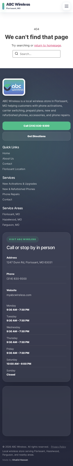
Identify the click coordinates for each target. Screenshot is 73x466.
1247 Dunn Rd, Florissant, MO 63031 (29, 262)
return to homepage (47, 45)
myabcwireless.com (19, 295)
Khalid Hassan (20, 460)
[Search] (16, 54)
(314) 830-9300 (17, 278)
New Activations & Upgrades (19, 183)
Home (6, 153)
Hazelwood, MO (12, 219)
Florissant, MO (11, 214)
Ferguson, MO (10, 224)
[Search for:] (36, 54)
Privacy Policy (58, 446)
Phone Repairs (11, 194)
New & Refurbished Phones (18, 189)
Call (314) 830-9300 (36, 125)
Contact (7, 163)
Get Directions (36, 136)
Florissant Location (13, 169)
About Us (8, 158)
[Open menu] (66, 6)
